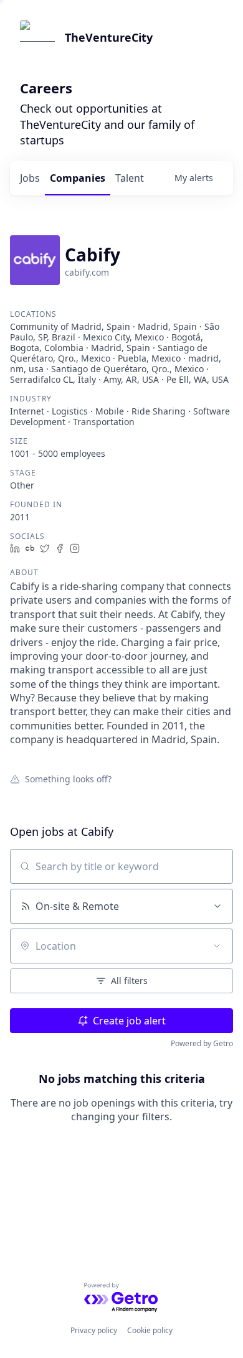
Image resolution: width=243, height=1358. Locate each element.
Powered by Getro (202, 1043)
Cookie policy (150, 1330)
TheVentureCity (109, 37)
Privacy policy (93, 1330)
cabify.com (87, 272)
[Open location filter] (217, 946)
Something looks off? (68, 778)
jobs (30, 178)
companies (77, 178)
